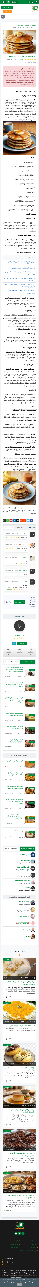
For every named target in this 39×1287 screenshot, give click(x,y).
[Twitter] (28, 520)
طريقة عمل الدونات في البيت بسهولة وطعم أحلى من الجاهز (15, 740)
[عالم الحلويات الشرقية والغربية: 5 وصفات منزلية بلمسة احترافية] (19, 1182)
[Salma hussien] (32, 571)
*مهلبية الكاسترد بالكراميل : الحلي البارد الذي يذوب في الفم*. (14, 714)
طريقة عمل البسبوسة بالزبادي (15, 761)
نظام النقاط (14, 1247)
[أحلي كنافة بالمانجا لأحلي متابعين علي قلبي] (19, 1012)
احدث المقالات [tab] (28, 662)
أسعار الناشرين (31, 1247)
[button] (4, 520)
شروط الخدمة (14, 1241)
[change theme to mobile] (4, 2)
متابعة (22, 643)
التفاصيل (8, 997)
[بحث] (3, 17)
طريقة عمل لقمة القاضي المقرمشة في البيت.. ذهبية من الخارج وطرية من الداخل (14, 684)
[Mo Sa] (32, 534)
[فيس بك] (36, 2)
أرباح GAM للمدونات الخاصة (28, 1250)
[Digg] (17, 520)
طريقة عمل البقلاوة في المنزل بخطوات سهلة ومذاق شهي (15, 774)
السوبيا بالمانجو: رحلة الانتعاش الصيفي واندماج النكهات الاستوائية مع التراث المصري (14, 816)
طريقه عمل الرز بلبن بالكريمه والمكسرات (15, 831)
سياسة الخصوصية (31, 1241)
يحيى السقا (19, 635)
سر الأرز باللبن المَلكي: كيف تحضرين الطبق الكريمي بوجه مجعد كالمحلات (20, 263)
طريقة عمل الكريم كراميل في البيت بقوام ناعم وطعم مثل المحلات (19, 279)
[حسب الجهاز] (8, 2)
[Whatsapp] (7, 520)
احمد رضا (25, 557)
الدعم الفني (14, 1244)
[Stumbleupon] (21, 520)
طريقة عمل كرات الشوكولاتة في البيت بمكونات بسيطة (14, 727)
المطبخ (27, 25)
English (14, 2)
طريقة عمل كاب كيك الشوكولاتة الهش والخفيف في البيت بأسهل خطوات (14, 801)
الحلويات (20, 25)
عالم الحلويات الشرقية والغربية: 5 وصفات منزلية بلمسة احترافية (21, 292)
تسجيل (8, 602)
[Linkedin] (14, 520)
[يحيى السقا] (19, 626)
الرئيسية (34, 25)
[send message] (14, 643)
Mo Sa (25, 533)
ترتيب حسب (20, 527)
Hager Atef (7, 1191)
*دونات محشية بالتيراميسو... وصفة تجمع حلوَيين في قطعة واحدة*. (20, 273)
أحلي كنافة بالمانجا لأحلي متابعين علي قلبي (23, 268)
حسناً (19, 1284)
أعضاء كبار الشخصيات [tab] (11, 848)
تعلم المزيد (6, 1282)
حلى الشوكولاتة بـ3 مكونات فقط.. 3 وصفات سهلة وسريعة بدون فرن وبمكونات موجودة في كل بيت (14, 669)
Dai (26, 581)
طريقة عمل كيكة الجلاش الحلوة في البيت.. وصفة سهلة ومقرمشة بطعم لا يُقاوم (14, 699)
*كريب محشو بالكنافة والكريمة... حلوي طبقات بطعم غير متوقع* (15, 787)
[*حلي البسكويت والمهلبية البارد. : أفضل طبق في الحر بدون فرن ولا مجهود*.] (19, 1140)
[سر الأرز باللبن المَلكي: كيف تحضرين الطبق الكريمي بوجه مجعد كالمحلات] (19, 968)
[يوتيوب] (29, 2)
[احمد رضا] (32, 558)
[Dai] (32, 582)
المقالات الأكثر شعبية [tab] (11, 662)
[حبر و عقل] (32, 545)
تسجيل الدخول (19, 602)
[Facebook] (31, 520)
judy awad (7, 676)
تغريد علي (7, 836)
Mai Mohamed (8, 808)
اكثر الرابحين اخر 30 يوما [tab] (27, 848)
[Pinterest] (11, 520)
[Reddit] (24, 520)
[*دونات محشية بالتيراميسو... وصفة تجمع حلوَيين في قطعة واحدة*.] (19, 1054)
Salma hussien (23, 570)
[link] (19, 638)
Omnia (6, 691)
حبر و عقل (24, 544)
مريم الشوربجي (8, 720)
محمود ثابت (7, 823)
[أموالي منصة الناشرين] (35, 9)
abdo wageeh (8, 733)
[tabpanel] (19, 871)
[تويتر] (32, 2)
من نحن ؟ (33, 1244)
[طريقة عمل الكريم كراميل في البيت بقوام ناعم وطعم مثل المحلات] (19, 1096)
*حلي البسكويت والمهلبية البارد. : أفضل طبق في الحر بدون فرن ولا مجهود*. (20, 286)
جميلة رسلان (7, 1021)
